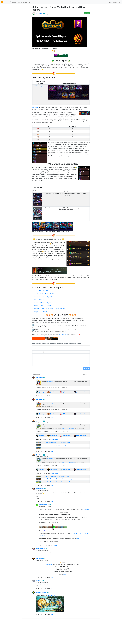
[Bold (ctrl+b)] (34, 352)
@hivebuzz (39, 377)
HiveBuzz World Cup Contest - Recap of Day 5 (57, 442)
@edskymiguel (36, 311)
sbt (51, 343)
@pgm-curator (43, 504)
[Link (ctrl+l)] (49, 352)
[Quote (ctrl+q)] (42, 352)
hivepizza (38, 343)
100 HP (84, 533)
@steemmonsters (41, 592)
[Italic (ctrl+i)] (36, 352)
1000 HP (44, 535)
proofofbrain (72, 343)
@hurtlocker (39, 488)
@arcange (41, 392)
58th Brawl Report (45, 305)
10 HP (75, 533)
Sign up (115, 2)
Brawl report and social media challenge (53, 308)
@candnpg (39, 13)
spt (34, 343)
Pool (29, 2)
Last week (35, 107)
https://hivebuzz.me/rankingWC (68, 428)
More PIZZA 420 (49, 293)
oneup (65, 343)
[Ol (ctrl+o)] (44, 352)
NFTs (19, 2)
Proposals (24, 2)
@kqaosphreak (36, 297)
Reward (86, 374)
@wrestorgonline (81, 392)
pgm (55, 343)
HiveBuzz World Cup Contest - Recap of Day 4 (57, 448)
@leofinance (53, 392)
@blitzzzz (35, 305)
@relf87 (34, 299)
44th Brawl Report (45, 303)
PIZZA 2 (41, 299)
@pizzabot (39, 558)
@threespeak (66, 392)
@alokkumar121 (52, 595)
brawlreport (45, 343)
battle (79, 343)
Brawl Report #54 (48, 297)
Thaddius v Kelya (38, 86)
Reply (87, 368)
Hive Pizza (86, 13)
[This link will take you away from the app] (45, 338)
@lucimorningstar (37, 293)
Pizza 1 (45, 311)
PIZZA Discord (63, 334)
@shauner (35, 303)
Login (110, 2)
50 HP (79, 533)
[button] (119, 2)
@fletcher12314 (36, 291)
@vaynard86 (36, 308)
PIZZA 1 (45, 291)
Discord (64, 574)
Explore (14, 2)
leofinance (60, 343)
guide (77, 538)
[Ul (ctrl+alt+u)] (46, 352)
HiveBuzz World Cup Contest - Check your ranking (58, 445)
